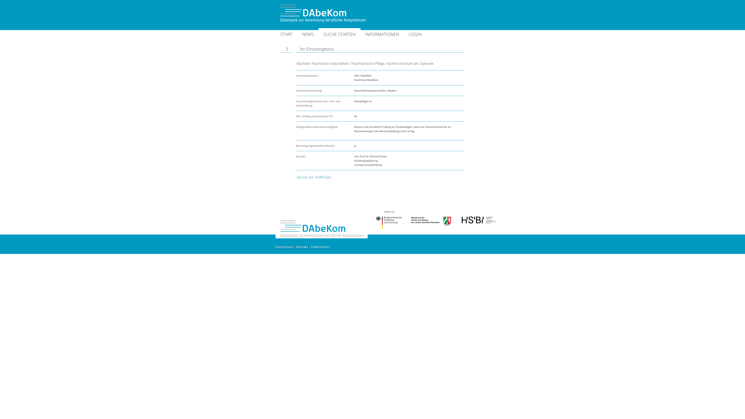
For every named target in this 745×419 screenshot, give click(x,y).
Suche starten (339, 34)
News (308, 34)
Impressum (284, 247)
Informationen (382, 34)
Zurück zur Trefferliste (314, 177)
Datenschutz (320, 247)
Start (286, 34)
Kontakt (302, 247)
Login (415, 34)
